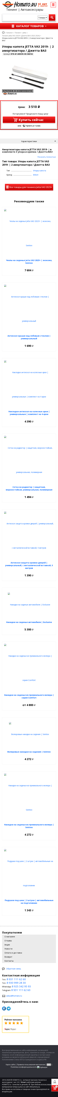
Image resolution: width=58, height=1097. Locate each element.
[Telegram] (9, 1008)
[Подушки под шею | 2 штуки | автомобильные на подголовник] (29, 873)
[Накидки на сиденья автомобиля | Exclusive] (29, 604)
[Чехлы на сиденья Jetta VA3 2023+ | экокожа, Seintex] (29, 233)
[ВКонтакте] (4, 1008)
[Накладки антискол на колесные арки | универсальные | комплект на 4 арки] (29, 384)
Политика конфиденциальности (24, 1067)
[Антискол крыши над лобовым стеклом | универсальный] (29, 309)
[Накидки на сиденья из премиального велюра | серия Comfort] (29, 668)
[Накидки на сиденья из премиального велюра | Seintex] (29, 797)
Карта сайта (10, 1064)
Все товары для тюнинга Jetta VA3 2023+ (30, 187)
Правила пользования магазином (31, 1064)
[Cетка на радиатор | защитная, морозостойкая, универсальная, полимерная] (29, 460)
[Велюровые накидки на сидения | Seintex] (29, 734)
